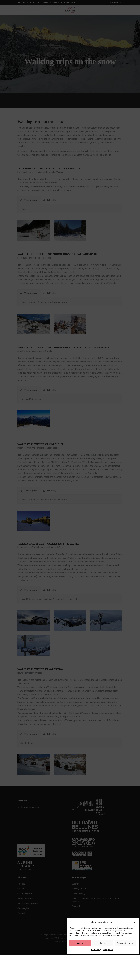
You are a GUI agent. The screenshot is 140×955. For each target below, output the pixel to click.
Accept (80, 943)
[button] (134, 922)
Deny (102, 943)
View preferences (125, 943)
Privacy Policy (108, 950)
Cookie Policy (96, 950)
